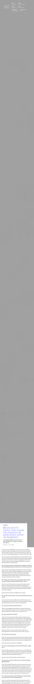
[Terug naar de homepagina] (6, 6)
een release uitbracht (13, 554)
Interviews (5, 525)
